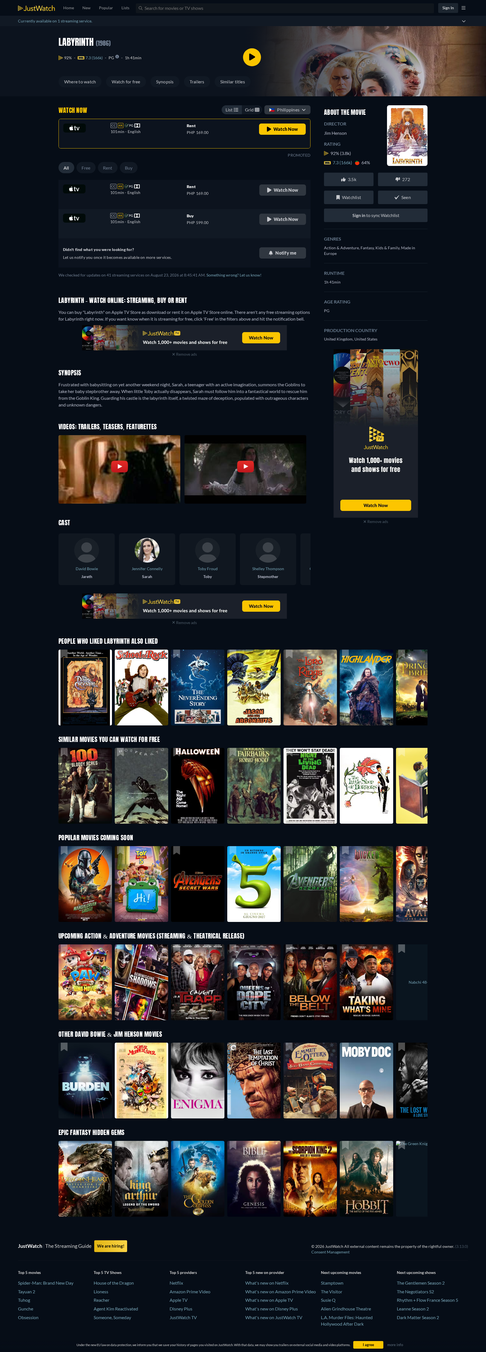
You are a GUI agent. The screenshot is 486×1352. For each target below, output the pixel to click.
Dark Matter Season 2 (418, 1317)
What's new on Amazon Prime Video (280, 1291)
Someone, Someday (112, 1317)
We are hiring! (110, 1245)
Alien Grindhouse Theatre (346, 1308)
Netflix (176, 1282)
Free (86, 167)
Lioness (101, 1291)
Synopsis (165, 81)
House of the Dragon (114, 1282)
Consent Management (330, 1252)
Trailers (197, 81)
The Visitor (331, 1291)
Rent (107, 167)
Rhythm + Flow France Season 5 (427, 1300)
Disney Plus (181, 1308)
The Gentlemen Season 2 (421, 1282)
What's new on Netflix (267, 1282)
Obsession (28, 1317)
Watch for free (126, 81)
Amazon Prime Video (190, 1291)
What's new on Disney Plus (271, 1308)
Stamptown (332, 1282)
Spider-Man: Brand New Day (45, 1282)
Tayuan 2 (26, 1291)
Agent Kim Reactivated (116, 1308)
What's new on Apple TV (269, 1300)
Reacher (101, 1300)
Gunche (25, 1308)
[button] (85, 884)
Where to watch (80, 81)
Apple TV (179, 1300)
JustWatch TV (183, 1317)
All (66, 167)
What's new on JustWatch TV (273, 1317)
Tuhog (24, 1300)
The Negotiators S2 (415, 1291)
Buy (129, 167)
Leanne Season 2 (413, 1308)
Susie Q (328, 1300)
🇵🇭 (284, 109)
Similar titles (232, 81)
